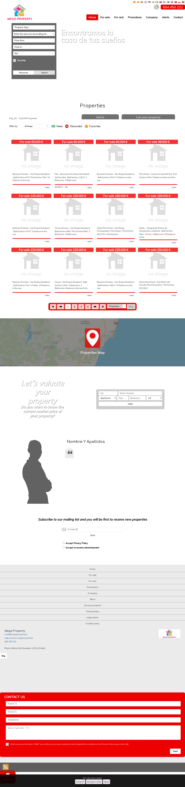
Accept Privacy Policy (77, 543)
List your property (148, 117)
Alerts (165, 17)
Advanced (23, 72)
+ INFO (47, 188)
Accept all (80, 782)
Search (44, 72)
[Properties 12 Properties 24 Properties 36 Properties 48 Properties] (116, 306)
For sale (105, 17)
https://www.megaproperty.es (19, 638)
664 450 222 (10, 641)
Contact (178, 17)
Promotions (135, 17)
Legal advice (93, 617)
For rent (119, 17)
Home (92, 17)
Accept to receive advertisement (82, 547)
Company (152, 17)
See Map (21, 60)
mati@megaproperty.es (16, 634)
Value (130, 404)
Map (3, 656)
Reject (106, 782)
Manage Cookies (94, 782)
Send (92, 535)
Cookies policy (92, 623)
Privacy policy (92, 611)
